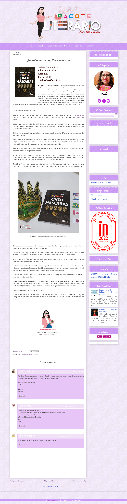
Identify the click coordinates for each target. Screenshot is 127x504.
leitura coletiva (22, 354)
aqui (78, 117)
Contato (90, 46)
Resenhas (41, 46)
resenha (35, 354)
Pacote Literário (52, 500)
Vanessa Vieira (26, 372)
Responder (22, 396)
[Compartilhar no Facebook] (37, 351)
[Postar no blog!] (33, 351)
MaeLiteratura (26, 406)
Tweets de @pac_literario (101, 182)
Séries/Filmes (55, 46)
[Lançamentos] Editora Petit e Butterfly (108, 292)
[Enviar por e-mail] (31, 351)
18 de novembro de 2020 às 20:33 (70, 372)
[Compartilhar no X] (35, 351)
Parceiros (80, 46)
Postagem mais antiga (79, 481)
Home (32, 46)
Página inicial (48, 481)
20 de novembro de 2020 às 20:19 (70, 436)
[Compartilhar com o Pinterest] (38, 351)
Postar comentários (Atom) (51, 486)
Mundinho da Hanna (99, 199)
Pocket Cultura (27, 436)
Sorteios (68, 46)
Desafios (95, 274)
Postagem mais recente (17, 481)
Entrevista (105, 274)
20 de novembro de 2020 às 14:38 (70, 406)
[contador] (104, 337)
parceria (29, 354)
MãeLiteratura (96, 195)
